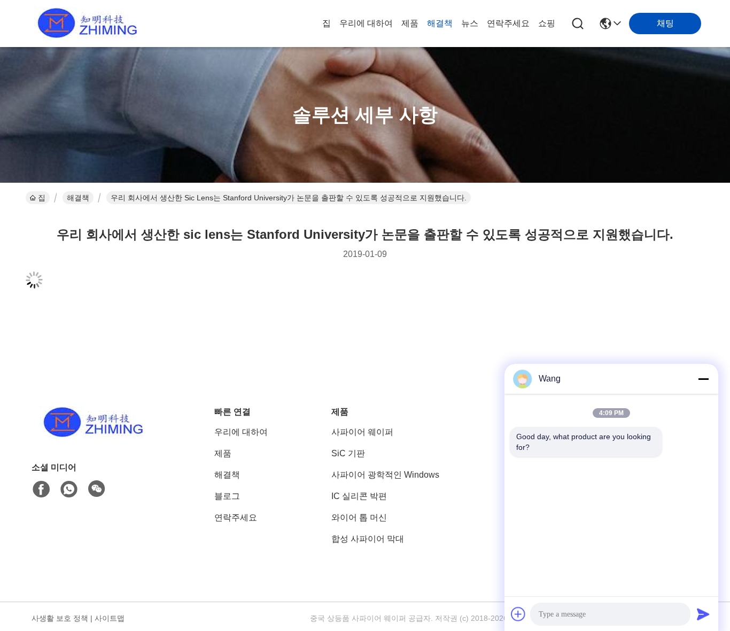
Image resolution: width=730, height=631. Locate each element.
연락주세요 (508, 23)
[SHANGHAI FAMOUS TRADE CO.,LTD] (84, 23)
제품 (409, 23)
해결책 (440, 23)
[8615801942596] (69, 489)
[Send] (703, 614)
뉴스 (469, 23)
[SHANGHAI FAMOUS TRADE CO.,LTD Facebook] (41, 489)
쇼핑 (546, 23)
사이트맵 (110, 618)
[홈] (90, 435)
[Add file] (518, 614)
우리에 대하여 (366, 23)
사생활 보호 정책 (60, 618)
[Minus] (703, 378)
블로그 (227, 496)
